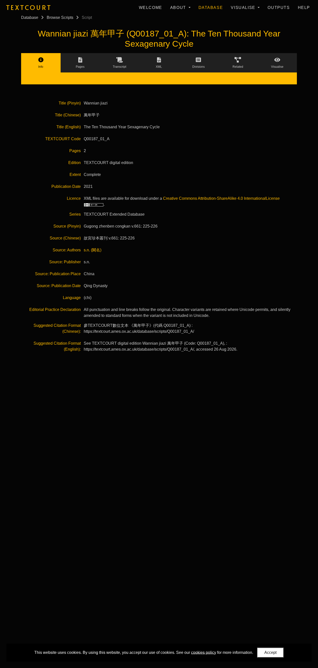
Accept (270, 652)
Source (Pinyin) (67, 226)
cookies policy (203, 652)
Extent (75, 174)
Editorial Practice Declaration (55, 309)
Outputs (279, 7)
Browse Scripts (60, 17)
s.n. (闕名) (92, 250)
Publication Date (66, 186)
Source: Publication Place (58, 274)
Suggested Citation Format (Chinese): (57, 328)
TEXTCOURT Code (63, 139)
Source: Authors (67, 250)
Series (75, 214)
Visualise (244, 7)
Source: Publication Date (59, 286)
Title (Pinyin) (70, 103)
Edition (74, 163)
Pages (75, 151)
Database (211, 7)
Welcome (150, 7)
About (179, 7)
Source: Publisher (65, 262)
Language (72, 298)
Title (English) (68, 127)
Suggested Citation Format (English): (57, 346)
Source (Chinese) (65, 238)
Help (304, 7)
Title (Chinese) (68, 115)
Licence (74, 198)
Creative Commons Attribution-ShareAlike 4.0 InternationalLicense (221, 198)
